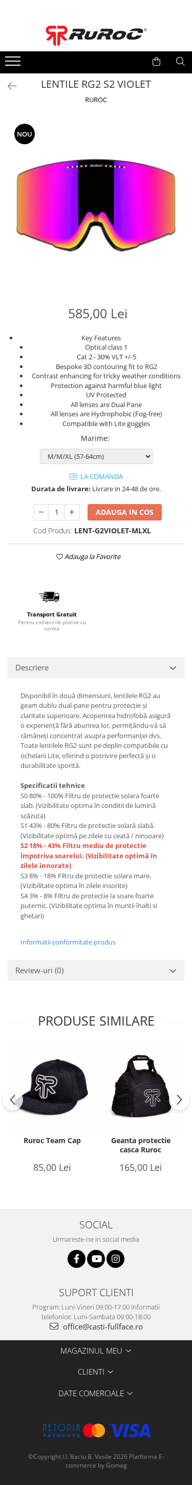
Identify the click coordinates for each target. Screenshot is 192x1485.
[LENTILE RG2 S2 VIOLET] (96, 205)
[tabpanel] (96, 205)
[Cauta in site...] (180, 61)
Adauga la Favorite (91, 556)
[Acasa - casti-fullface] (96, 35)
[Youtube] (96, 1259)
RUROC (96, 99)
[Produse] (14, 64)
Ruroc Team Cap (52, 1140)
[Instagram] (115, 1259)
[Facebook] (77, 1259)
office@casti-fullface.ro (102, 1326)
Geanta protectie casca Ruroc (140, 1145)
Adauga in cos (125, 512)
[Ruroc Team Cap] (52, 1088)
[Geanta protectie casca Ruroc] (140, 1088)
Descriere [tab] (32, 667)
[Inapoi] (7, 86)
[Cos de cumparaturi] (156, 61)
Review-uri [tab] (39, 970)
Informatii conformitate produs (68, 942)
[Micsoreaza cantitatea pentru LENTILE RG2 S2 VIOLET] (41, 512)
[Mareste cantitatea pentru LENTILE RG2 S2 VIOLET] (72, 512)
